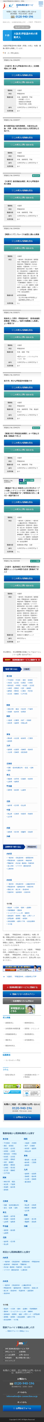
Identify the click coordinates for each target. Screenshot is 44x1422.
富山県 (23, 805)
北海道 (9, 764)
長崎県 (23, 749)
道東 (31, 768)
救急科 (10, 907)
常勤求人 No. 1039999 (8, 481)
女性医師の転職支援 (12, 1028)
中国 (8, 810)
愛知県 (10, 738)
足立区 (10, 694)
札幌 (9, 768)
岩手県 (16, 779)
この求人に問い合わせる (23, 82)
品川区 (16, 683)
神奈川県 (11, 709)
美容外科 (27, 892)
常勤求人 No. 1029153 (12, 375)
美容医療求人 (29, 1034)
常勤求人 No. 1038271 (12, 312)
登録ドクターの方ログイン (23, 994)
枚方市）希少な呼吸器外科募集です (18, 381)
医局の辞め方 (10, 1075)
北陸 (8, 801)
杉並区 (25, 685)
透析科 (19, 910)
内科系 (9, 854)
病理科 (25, 918)
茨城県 (10, 712)
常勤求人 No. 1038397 (12, 120)
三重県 (30, 738)
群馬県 (23, 712)
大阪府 (10, 720)
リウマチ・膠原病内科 (23, 866)
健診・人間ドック (29, 916)
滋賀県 (16, 723)
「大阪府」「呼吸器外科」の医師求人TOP (20, 976)
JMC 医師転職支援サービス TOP (17, 1349)
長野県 (10, 790)
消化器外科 (19, 884)
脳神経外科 (21, 887)
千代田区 (11, 680)
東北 (8, 775)
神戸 (22, 720)
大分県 (10, 752)
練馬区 (10, 691)
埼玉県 (23, 709)
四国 (8, 828)
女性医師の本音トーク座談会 (31, 1076)
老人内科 (11, 866)
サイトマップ (10, 1361)
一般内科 (11, 858)
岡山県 (10, 814)
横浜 (17, 709)
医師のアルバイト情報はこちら (18, 1331)
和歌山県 (24, 723)
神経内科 (29, 860)
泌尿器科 (19, 892)
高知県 (30, 832)
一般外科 (11, 884)
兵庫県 (16, 720)
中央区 (18, 680)
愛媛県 (23, 832)
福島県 (16, 782)
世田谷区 (11, 685)
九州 (8, 746)
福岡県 (10, 749)
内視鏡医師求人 (11, 1034)
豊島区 (16, 688)
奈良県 (10, 723)
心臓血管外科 (30, 884)
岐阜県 (23, 738)
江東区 (23, 691)
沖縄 (8, 836)
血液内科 (20, 860)
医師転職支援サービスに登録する (23, 987)
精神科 (18, 916)
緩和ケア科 (21, 921)
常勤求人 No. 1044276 (12, 428)
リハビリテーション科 (15, 913)
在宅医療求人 (29, 1040)
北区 (22, 688)
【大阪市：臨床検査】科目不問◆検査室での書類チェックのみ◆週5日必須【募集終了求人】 (21, 569)
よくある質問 (10, 1355)
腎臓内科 (11, 863)
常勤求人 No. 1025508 (12, 561)
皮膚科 (29, 907)
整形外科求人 (10, 1046)
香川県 (16, 832)
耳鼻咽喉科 (11, 910)
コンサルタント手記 (12, 1060)
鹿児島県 (24, 752)
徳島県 (10, 832)
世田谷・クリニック (32, 1028)
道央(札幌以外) (18, 768)
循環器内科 (29, 858)
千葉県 (30, 709)
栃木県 (16, 712)
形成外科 (26, 889)
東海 (8, 734)
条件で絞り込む (23, 27)
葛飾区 (16, 694)
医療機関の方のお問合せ (23, 1001)
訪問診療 (11, 918)
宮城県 (23, 779)
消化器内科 (19, 858)
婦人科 (18, 889)
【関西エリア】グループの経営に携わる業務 (21, 234)
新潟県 (16, 790)
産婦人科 (11, 889)
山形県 (10, 782)
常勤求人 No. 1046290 (12, 60)
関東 (8, 705)
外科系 (9, 880)
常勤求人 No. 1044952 (12, 175)
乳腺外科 (11, 892)
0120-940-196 (24, 17)
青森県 (10, 779)
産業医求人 (9, 1023)
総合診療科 (31, 921)
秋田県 (30, 779)
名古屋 (16, 738)
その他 (10, 924)
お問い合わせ (24, 1355)
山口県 (10, 817)
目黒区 (23, 683)
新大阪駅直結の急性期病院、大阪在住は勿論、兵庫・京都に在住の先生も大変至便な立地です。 (21, 128)
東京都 (9, 676)
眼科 (22, 907)
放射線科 (11, 916)
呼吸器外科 (11, 887)
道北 (26, 768)
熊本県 (30, 749)
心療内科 (11, 869)
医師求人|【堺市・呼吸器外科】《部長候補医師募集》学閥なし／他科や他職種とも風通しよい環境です (22, 321)
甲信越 (9, 786)
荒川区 (30, 691)
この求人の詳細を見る (23, 75)
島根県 (30, 814)
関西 (8, 716)
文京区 (32, 685)
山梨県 (23, 790)
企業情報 (22, 1352)
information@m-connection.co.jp (22, 1396)
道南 (9, 770)
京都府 (29, 720)
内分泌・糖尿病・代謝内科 (25, 863)
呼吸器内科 (11, 860)
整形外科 (30, 887)
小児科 (16, 907)
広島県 (16, 814)
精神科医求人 (29, 1023)
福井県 (10, 805)
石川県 (16, 805)
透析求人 (8, 1040)
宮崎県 (16, 752)
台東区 (10, 688)
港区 (24, 680)
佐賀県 (16, 749)
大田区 (30, 683)
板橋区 (29, 688)
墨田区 (16, 691)
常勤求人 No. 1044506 (12, 228)
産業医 (18, 918)
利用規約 (8, 1358)
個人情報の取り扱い (23, 1358)
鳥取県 (23, 814)
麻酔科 (27, 913)
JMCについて (10, 1352)
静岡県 (10, 741)
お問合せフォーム (23, 1117)
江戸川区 (24, 694)
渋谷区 (10, 683)
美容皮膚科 (11, 921)
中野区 (18, 685)
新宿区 (30, 680)
